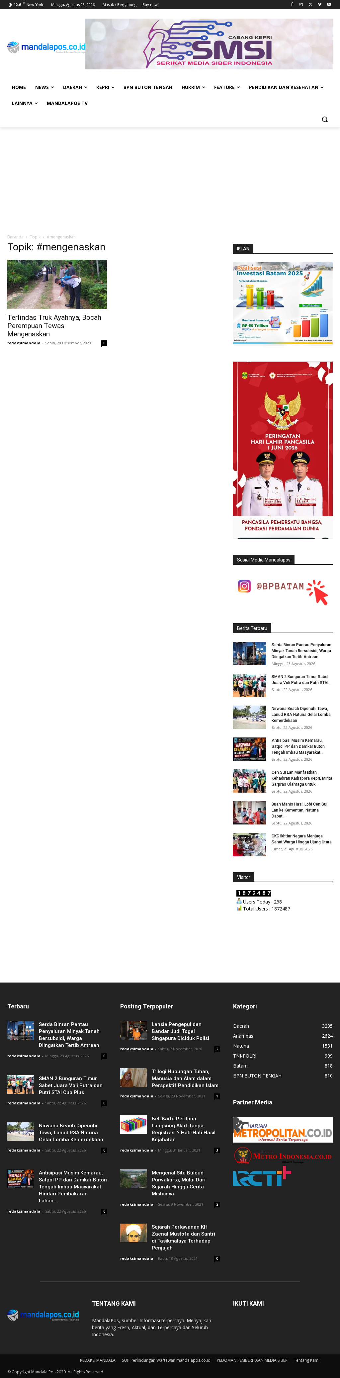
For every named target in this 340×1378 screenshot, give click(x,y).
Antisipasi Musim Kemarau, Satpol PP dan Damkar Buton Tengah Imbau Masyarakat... (298, 746)
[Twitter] (310, 5)
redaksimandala (24, 342)
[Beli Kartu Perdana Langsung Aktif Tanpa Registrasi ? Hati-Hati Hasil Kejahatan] (133, 1124)
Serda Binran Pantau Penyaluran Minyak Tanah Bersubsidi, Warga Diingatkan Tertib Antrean (301, 651)
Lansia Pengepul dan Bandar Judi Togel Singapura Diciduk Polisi (180, 1031)
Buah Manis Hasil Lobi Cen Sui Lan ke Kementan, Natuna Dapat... (299, 810)
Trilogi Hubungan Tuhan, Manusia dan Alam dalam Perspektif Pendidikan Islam (185, 1078)
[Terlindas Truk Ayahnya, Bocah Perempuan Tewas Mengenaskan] (57, 284)
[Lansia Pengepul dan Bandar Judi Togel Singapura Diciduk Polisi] (133, 1030)
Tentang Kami (306, 1360)
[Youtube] (329, 5)
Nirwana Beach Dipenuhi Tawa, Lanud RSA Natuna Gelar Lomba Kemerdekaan (301, 714)
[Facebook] (292, 5)
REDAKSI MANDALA (98, 1360)
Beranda (15, 237)
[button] (325, 119)
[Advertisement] (170, 176)
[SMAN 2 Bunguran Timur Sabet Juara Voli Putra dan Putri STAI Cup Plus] (249, 685)
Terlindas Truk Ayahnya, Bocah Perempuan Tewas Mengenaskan (54, 325)
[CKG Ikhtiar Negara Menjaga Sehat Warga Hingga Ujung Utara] (249, 844)
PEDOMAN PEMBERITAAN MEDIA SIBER (252, 1360)
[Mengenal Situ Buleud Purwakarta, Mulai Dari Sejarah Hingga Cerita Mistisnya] (133, 1178)
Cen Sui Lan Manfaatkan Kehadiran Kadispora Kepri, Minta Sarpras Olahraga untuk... (302, 778)
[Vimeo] (319, 5)
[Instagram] (301, 5)
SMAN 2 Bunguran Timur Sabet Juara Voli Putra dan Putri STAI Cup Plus (71, 1085)
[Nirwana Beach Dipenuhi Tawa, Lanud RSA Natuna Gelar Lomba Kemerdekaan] (249, 717)
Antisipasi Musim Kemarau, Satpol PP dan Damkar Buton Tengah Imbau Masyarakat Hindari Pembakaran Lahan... (73, 1187)
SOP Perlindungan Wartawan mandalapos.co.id (166, 1360)
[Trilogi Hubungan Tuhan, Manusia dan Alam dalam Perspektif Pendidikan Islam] (133, 1077)
